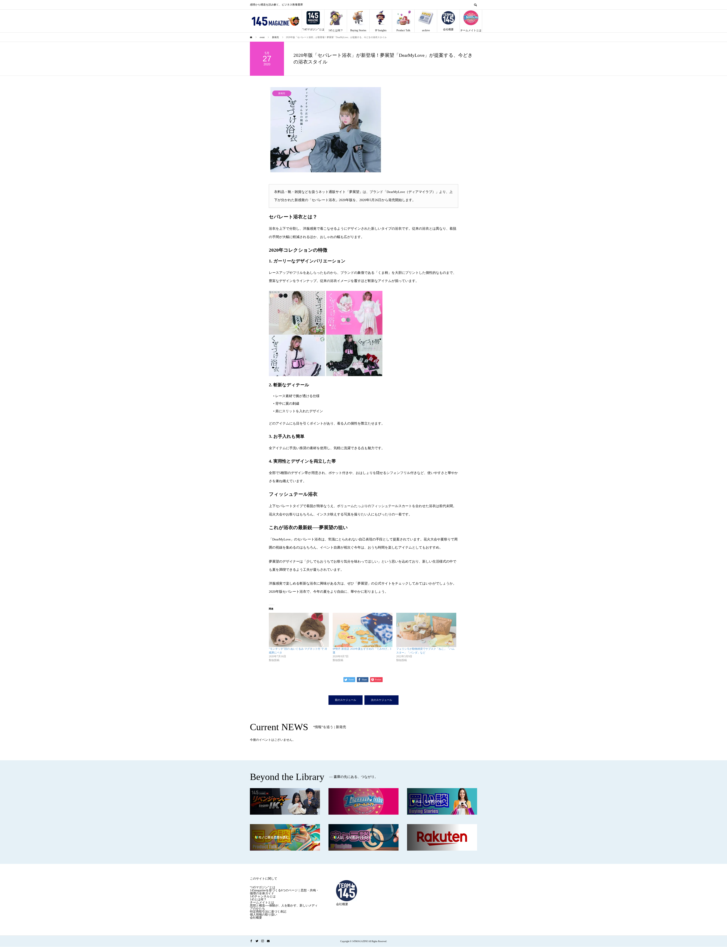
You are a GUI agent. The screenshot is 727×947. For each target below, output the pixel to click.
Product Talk (403, 30)
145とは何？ (335, 30)
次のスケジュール (381, 700)
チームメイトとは (470, 30)
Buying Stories (358, 30)
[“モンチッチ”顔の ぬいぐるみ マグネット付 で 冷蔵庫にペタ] (299, 630)
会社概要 (448, 29)
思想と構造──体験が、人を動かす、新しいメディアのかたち (284, 907)
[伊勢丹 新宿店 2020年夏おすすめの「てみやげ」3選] (363, 630)
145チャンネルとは (263, 896)
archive (426, 30)
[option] (363, 129)
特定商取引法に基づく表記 (268, 911)
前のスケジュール (345, 700)
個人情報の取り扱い (263, 914)
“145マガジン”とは (313, 29)
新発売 (281, 93)
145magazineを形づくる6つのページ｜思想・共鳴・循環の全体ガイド (284, 892)
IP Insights (380, 30)
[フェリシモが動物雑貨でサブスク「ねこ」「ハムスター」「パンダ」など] (426, 630)
